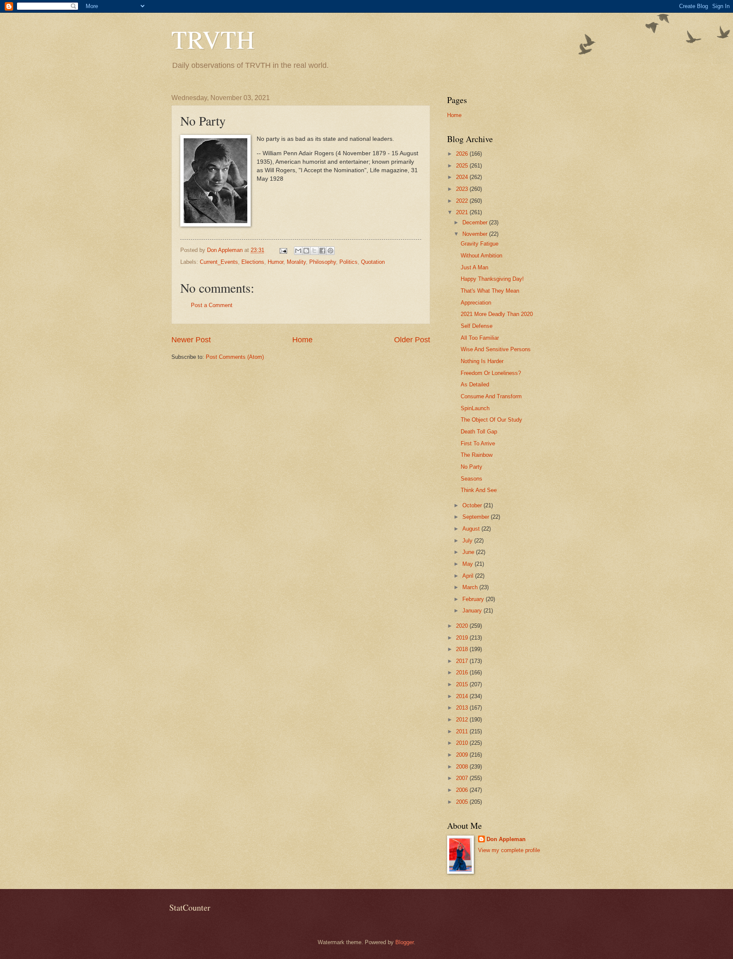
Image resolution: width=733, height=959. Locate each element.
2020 (463, 626)
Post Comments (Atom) (235, 357)
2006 (463, 790)
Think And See (479, 490)
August (471, 529)
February (474, 599)
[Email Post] (283, 250)
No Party (471, 467)
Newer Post (191, 340)
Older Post (412, 340)
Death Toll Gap (479, 431)
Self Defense (476, 326)
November (475, 234)
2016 (463, 672)
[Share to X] (314, 250)
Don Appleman (506, 839)
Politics (348, 262)
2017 (463, 661)
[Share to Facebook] (322, 250)
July (468, 540)
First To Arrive (478, 443)
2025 (463, 165)
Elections (252, 262)
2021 (463, 212)
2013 (463, 708)
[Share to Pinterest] (330, 250)
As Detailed (475, 384)
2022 (463, 201)
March (470, 587)
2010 (463, 743)
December (475, 222)
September (476, 517)
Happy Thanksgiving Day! (492, 279)
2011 (463, 731)
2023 (463, 189)
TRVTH (213, 39)
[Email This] (298, 250)
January (473, 610)
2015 (463, 684)
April (468, 576)
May (468, 564)
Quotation (373, 262)
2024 (463, 177)
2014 (463, 696)
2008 (463, 766)
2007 (463, 778)
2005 (463, 802)
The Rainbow (476, 455)
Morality (296, 262)
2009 (463, 755)
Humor (275, 262)
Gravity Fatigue (479, 243)
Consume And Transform (491, 396)
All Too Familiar (480, 338)
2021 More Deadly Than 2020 (497, 314)
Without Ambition (481, 255)
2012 (463, 719)
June (469, 552)
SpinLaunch (475, 408)
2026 (463, 154)
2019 (463, 638)
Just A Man (474, 267)
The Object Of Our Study (491, 420)
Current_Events (219, 262)
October (473, 505)
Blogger (404, 942)
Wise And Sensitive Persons (496, 349)
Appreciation (476, 302)
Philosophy (322, 262)
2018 (463, 649)
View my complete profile (509, 850)
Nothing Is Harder (482, 361)
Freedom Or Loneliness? (491, 373)
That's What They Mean (490, 291)
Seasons (471, 478)
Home (302, 340)
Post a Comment (211, 305)
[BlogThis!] (306, 250)
